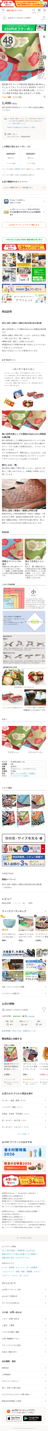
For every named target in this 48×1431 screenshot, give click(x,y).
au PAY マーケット (8, 1193)
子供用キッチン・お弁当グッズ (12, 1196)
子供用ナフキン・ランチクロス (12, 1198)
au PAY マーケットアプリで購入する (24, 225)
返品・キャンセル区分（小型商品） (23, 773)
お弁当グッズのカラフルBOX (27, 1211)
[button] (44, 96)
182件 (31, 1016)
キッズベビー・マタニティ (27, 1193)
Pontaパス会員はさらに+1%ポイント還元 (21, 127)
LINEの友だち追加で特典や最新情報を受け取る (24, 240)
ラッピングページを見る (19, 776)
